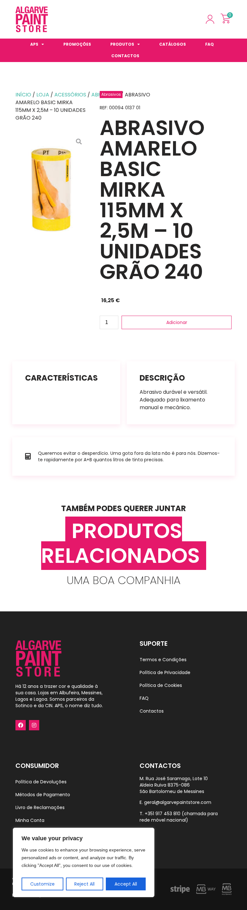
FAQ (209, 44)
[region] (83, 862)
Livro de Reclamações (40, 807)
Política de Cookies (161, 685)
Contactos (125, 56)
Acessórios (70, 94)
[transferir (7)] (51, 188)
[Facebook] (20, 725)
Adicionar (176, 322)
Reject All (84, 884)
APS (34, 44)
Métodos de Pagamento (42, 794)
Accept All (125, 884)
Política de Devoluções (41, 782)
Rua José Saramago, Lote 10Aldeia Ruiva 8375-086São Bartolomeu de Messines (174, 785)
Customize (42, 884)
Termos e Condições (163, 659)
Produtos (122, 44)
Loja (42, 94)
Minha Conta (29, 820)
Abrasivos (111, 94)
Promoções (77, 44)
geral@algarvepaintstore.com (177, 802)
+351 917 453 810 (162, 813)
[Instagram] (34, 725)
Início (23, 94)
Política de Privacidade (165, 672)
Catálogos (172, 44)
